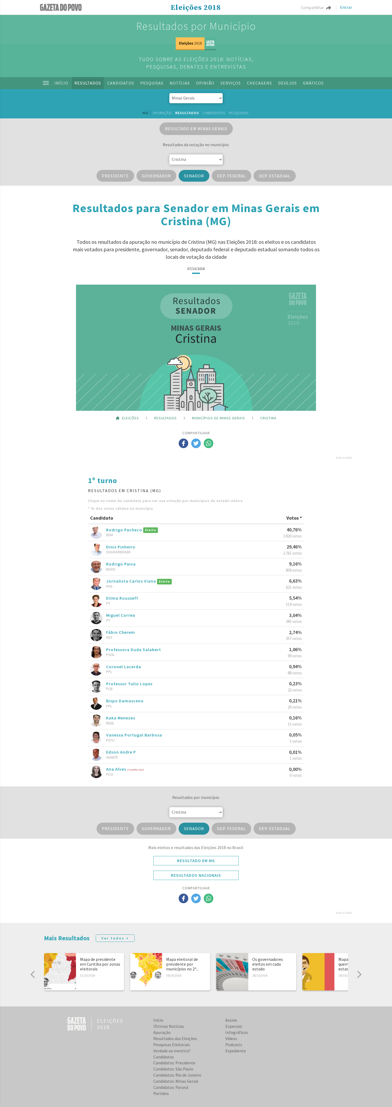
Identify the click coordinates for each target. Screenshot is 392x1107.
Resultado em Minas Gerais (196, 128)
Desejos (287, 83)
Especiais (233, 1026)
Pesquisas (151, 83)
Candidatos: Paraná (170, 1087)
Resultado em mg (196, 860)
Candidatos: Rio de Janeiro (177, 1075)
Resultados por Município (196, 26)
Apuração (162, 112)
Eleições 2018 (196, 7)
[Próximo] (359, 974)
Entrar (346, 7)
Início (61, 83)
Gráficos (313, 83)
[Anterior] (33, 974)
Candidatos (120, 83)
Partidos (161, 1093)
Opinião (205, 83)
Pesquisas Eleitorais (171, 1044)
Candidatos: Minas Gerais (175, 1081)
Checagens (259, 83)
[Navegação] (46, 83)
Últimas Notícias (168, 1026)
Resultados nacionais (196, 875)
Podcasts (233, 1044)
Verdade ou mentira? (172, 1050)
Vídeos (231, 1038)
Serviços (231, 83)
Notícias (180, 83)
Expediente (235, 1050)
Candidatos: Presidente (174, 1062)
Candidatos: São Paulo (173, 1069)
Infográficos (236, 1032)
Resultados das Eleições (175, 1038)
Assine (231, 1020)
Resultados (87, 83)
